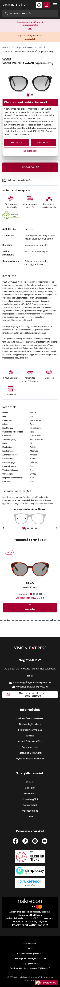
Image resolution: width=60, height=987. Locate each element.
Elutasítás (16, 142)
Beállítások (30, 150)
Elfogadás (43, 142)
